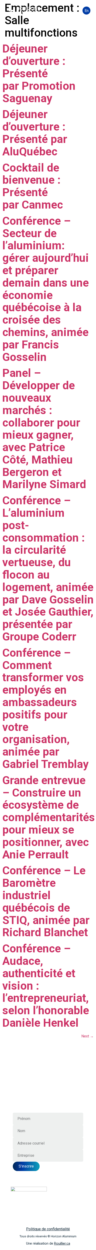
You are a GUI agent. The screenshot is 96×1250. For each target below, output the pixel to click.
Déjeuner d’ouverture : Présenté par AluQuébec (34, 133)
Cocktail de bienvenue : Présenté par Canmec (32, 186)
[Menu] (75, 10)
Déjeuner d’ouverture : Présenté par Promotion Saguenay (38, 73)
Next (87, 1036)
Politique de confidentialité (48, 1229)
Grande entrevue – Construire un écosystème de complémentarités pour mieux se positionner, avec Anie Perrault (48, 817)
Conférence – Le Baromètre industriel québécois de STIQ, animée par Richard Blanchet (45, 901)
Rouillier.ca (62, 1244)
